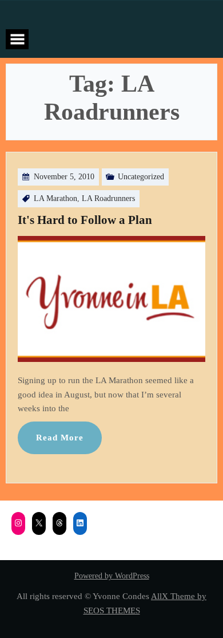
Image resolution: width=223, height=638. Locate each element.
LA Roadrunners (108, 198)
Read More (59, 437)
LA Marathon (55, 198)
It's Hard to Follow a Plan (85, 220)
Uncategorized (141, 176)
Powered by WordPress (111, 576)
